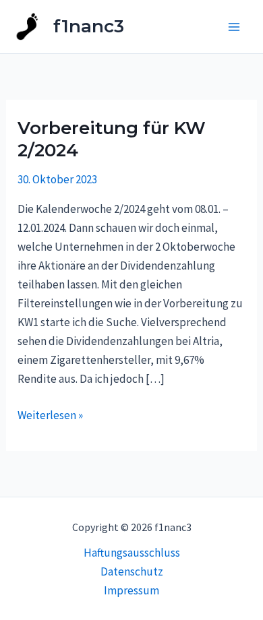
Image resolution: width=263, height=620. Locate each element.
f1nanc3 (88, 26)
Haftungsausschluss (132, 552)
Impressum (131, 590)
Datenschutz (131, 571)
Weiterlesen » (50, 414)
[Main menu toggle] (234, 26)
